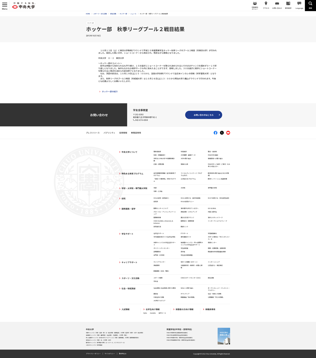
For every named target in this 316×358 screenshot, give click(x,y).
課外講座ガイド (186, 237)
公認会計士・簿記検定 (215, 265)
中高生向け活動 (159, 297)
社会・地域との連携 (214, 294)
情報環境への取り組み (215, 158)
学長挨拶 (184, 151)
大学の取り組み (186, 158)
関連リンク (184, 226)
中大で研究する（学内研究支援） (219, 198)
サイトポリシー (110, 353)
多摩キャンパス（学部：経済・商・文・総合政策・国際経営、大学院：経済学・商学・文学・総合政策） (115, 333)
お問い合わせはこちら (204, 114)
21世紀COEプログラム (188, 179)
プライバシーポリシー (93, 353)
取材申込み (122, 353)
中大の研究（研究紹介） (162, 198)
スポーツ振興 (158, 278)
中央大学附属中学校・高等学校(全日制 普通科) (180, 338)
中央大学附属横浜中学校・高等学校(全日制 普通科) (181, 340)
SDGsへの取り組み (187, 288)
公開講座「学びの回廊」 (216, 297)
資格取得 (156, 265)
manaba (153, 313)
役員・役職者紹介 (159, 155)
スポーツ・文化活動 (130, 278)
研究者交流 (157, 226)
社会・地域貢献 (128, 288)
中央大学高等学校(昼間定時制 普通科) (177, 333)
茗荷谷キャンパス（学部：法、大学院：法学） (99, 340)
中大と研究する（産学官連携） (191, 198)
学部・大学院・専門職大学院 (134, 188)
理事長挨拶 (157, 151)
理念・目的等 (212, 151)
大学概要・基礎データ (188, 155)
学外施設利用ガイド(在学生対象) (164, 237)
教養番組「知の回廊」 (188, 297)
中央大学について (129, 151)
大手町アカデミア (159, 301)
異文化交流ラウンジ (187, 217)
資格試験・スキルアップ (189, 212)
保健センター (212, 242)
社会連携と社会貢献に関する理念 (165, 288)
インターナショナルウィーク (217, 221)
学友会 (156, 281)
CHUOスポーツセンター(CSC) (190, 278)
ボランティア (185, 294)
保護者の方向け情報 (184, 309)
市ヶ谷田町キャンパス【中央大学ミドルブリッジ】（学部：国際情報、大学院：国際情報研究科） (113, 338)
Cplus (145, 313)
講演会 (156, 294)
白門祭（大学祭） (159, 255)
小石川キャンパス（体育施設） (94, 345)
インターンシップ (214, 262)
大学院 (183, 188)
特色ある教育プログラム (132, 173)
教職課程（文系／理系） (162, 271)
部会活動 (211, 278)
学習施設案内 (212, 233)
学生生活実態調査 (187, 255)
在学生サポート (159, 233)
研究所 (156, 201)
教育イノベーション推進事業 (217, 179)
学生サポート (127, 233)
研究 (124, 198)
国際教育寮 (157, 217)
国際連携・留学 (128, 208)
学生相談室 (184, 248)
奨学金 (183, 252)
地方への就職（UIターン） (189, 262)
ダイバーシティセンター (162, 248)
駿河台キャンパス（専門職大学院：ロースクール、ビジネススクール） (105, 342)
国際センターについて (161, 208)
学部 (155, 188)
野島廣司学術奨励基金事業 (217, 252)
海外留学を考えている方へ (189, 208)
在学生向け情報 (153, 309)
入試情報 (125, 309)
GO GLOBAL (212, 208)
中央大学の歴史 (213, 155)
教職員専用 (210, 309)
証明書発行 (157, 252)
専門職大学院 (212, 188)
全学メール (162, 313)
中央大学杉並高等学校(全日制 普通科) (177, 335)
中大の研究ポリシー (187, 201)
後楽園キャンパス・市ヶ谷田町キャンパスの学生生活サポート (192, 243)
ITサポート (184, 233)
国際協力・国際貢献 (187, 221)
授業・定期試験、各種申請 (217, 248)
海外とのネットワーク (215, 217)
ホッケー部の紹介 (110, 91)
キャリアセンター (159, 262)
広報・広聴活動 (159, 164)
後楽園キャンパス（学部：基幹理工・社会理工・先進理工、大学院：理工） (107, 335)
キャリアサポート (129, 262)
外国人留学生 (212, 212)
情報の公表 (184, 164)
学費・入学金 (158, 191)
